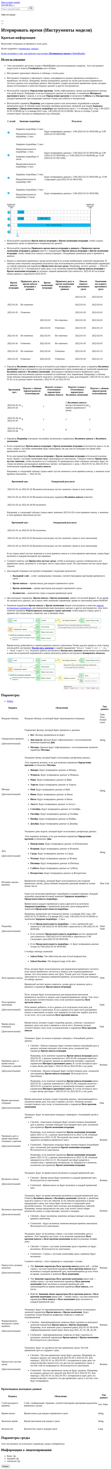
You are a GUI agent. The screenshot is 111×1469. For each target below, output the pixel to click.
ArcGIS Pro (7, 5)
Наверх (5, 1466)
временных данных (28, 48)
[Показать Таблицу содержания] (2, 23)
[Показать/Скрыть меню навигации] (14, 5)
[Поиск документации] (31, 8)
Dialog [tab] (10, 701)
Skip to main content (10, 2)
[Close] (2, 21)
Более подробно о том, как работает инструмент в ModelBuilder (43, 53)
